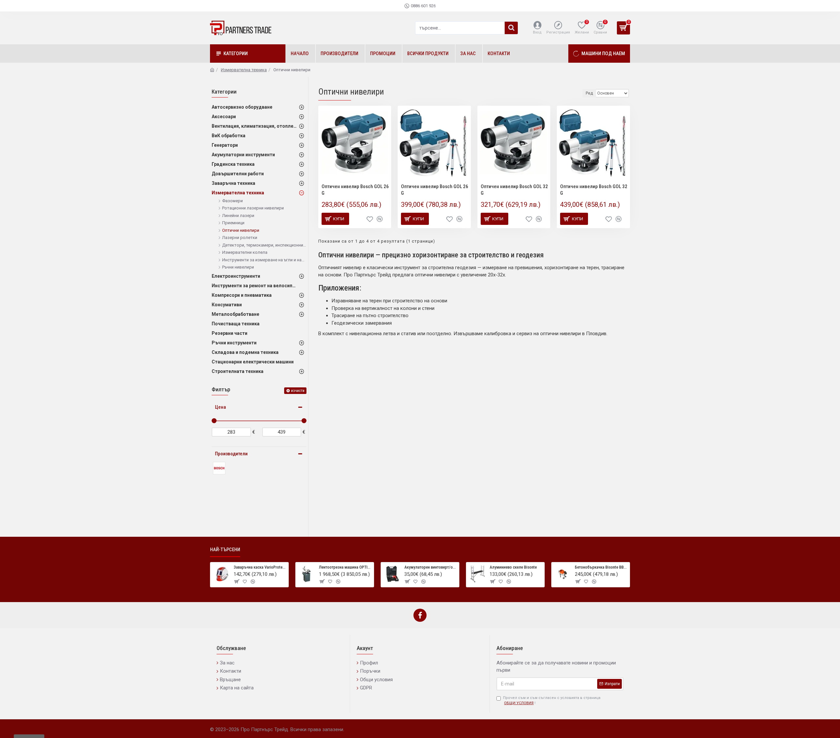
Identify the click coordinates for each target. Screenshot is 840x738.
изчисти (297, 390)
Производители (231, 454)
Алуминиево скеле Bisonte (513, 567)
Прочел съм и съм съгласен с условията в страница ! (551, 700)
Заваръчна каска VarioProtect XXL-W (260, 567)
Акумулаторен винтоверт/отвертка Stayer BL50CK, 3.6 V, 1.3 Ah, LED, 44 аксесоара (430, 567)
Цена (220, 407)
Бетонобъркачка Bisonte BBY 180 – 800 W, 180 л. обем (601, 567)
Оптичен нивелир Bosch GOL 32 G (514, 190)
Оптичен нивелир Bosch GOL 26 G (355, 190)
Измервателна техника (244, 69)
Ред (589, 93)
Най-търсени (225, 550)
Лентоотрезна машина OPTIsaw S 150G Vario (345, 567)
